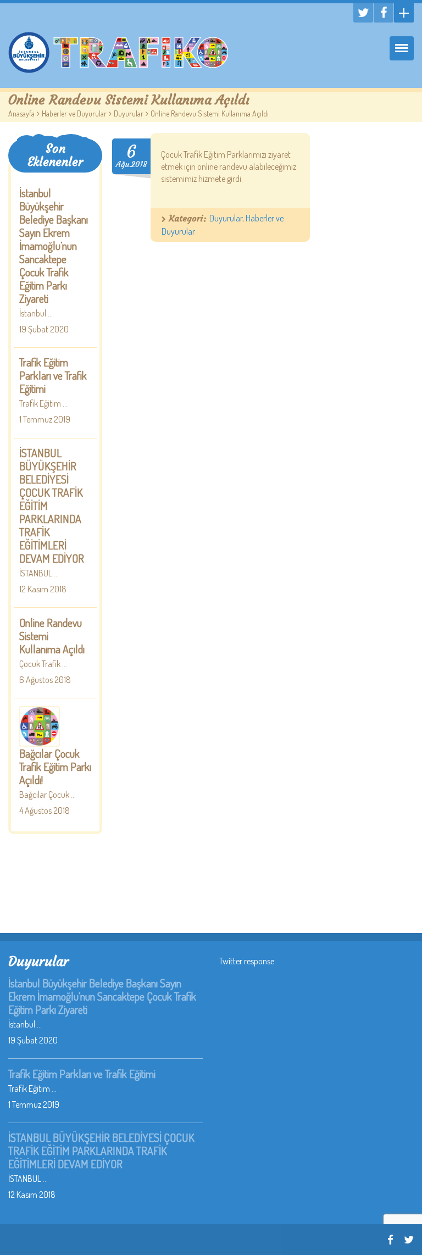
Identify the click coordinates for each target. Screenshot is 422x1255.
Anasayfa (21, 113)
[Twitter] (363, 13)
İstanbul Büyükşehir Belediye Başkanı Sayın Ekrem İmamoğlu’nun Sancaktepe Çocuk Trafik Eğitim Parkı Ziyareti (53, 246)
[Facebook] (383, 13)
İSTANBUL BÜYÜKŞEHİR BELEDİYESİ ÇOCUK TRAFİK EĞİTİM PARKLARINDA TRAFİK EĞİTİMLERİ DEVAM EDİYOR (101, 1150)
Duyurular (128, 113)
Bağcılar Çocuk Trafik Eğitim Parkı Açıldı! (55, 766)
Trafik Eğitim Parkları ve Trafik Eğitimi (53, 375)
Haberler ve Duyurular (74, 113)
